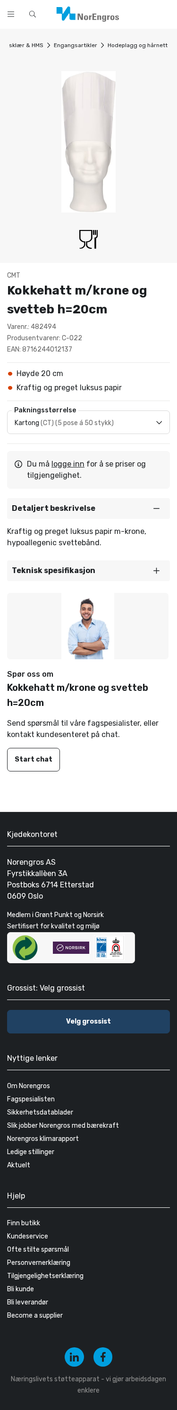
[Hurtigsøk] (32, 14)
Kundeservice (27, 1236)
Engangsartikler (75, 45)
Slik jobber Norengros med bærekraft (63, 1126)
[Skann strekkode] (164, 13)
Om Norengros (28, 1086)
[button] (88, 508)
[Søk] (140, 13)
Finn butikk (23, 1223)
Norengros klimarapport (43, 1139)
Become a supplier (35, 1316)
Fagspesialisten (31, 1099)
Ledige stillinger (30, 1152)
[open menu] (11, 14)
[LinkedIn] (74, 1357)
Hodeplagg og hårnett (138, 45)
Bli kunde (20, 1289)
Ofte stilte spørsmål (38, 1250)
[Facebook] (103, 1357)
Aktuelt (18, 1165)
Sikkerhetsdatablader (40, 1112)
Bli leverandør (27, 1302)
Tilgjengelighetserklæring (45, 1276)
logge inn (67, 463)
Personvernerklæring (38, 1263)
